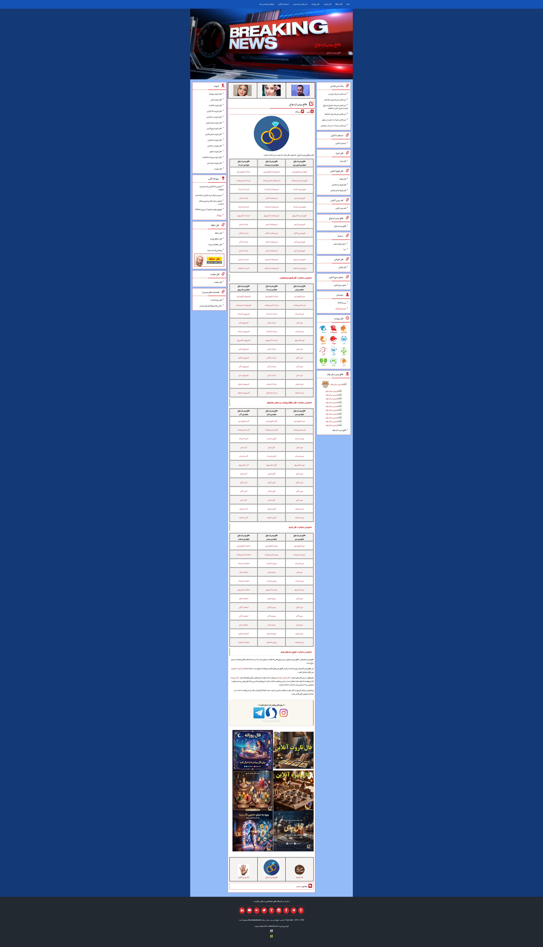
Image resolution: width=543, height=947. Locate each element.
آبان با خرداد (271, 438)
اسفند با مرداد (243, 581)
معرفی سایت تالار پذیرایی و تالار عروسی (211, 202)
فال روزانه (315, 4)
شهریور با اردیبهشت (243, 305)
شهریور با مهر (244, 349)
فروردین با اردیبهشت (299, 180)
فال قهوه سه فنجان (339, 184)
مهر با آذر (299, 491)
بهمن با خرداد (271, 563)
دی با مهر (299, 598)
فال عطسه (218, 282)
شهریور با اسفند (243, 393)
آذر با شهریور (244, 465)
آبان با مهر (271, 474)
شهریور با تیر (243, 322)
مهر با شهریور (299, 465)
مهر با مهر (299, 474)
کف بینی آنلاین (340, 208)
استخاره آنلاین (283, 4)
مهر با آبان (299, 482)
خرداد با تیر (243, 198)
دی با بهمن (299, 633)
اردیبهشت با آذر (271, 242)
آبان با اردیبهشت (271, 430)
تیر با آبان (299, 358)
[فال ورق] (252, 832)
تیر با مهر (299, 349)
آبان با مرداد (271, 456)
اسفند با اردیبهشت (243, 554)
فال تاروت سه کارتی (214, 117)
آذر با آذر (243, 491)
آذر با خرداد (243, 438)
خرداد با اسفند (243, 268)
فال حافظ (338, 4)
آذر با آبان (243, 482)
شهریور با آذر (244, 366)
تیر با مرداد (299, 331)
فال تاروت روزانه (283, 678)
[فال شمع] (252, 791)
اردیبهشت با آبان (271, 233)
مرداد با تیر (271, 322)
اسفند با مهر (243, 598)
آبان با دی (271, 500)
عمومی (298, 886)
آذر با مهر (243, 474)
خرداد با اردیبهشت (243, 180)
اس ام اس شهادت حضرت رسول (334, 120)
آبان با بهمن (271, 509)
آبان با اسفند (271, 517)
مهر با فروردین (299, 421)
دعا (344, 249)
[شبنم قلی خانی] (242, 91)
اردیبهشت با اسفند (271, 268)
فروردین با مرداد (299, 207)
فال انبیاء (342, 161)
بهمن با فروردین (271, 546)
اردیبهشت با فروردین (271, 172)
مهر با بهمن (299, 509)
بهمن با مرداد (272, 581)
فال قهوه (343, 179)
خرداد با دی (243, 250)
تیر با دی (299, 375)
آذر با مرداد (243, 456)
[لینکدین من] (242, 910)
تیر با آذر (299, 366)
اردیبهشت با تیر (271, 198)
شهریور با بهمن (243, 384)
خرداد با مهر (243, 224)
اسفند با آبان (243, 607)
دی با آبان (299, 607)
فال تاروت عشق (239, 668)
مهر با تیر (299, 447)
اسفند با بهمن (243, 633)
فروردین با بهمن (299, 259)
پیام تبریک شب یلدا (214, 250)
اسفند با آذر (243, 616)
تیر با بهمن (299, 384)
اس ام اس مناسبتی (300, 4)
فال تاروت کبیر (216, 99)
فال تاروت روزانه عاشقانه (212, 157)
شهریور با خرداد (243, 314)
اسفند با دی (243, 625)
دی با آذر (299, 616)
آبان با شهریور (271, 465)
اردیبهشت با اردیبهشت (271, 180)
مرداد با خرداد (271, 314)
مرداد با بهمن (272, 384)
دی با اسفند (299, 642)
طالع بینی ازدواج (327, 44)
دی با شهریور (299, 590)
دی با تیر (299, 572)
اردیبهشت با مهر (271, 224)
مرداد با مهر (271, 349)
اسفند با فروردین (243, 546)
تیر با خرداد (299, 314)
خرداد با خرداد (243, 189)
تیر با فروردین (299, 296)
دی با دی (299, 625)
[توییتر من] (264, 910)
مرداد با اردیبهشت (272, 305)
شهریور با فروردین (244, 296)
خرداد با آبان (243, 233)
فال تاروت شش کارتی (213, 134)
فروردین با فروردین (299, 172)
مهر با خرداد (299, 438)
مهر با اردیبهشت (299, 430)
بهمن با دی (271, 625)
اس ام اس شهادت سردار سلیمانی (333, 125)
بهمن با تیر (271, 572)
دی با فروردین (299, 546)
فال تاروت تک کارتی (214, 111)
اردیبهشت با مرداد (272, 207)
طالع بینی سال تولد (339, 430)
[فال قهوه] (293, 791)
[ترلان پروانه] (271, 91)
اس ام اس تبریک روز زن (337, 94)
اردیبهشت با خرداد (271, 189)
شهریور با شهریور (243, 340)
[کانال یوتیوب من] (249, 910)
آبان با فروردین (271, 421)
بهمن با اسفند (271, 642)
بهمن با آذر (271, 616)
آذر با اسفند (243, 517)
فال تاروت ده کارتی (214, 146)
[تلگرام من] (293, 910)
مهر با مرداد (299, 456)
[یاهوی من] (301, 910)
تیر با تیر (299, 322)
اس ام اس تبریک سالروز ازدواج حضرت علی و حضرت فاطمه (335, 106)
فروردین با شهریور (299, 215)
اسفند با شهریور (243, 590)
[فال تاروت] (293, 751)
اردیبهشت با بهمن (271, 259)
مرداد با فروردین (271, 296)
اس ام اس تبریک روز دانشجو (335, 114)
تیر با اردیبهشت (299, 305)
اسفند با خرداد (243, 563)
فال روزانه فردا (216, 300)
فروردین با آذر (299, 242)
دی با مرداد (299, 581)
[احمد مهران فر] (300, 91)
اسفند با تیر (243, 572)
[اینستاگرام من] (279, 910)
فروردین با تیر (299, 198)
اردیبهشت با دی (271, 250)
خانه (348, 4)
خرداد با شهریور (243, 215)
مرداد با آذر (271, 366)
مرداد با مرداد (271, 331)
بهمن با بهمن (271, 633)
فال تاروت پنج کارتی (214, 128)
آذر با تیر (243, 447)
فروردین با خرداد (299, 189)
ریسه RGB (342, 303)
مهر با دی (299, 500)
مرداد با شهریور (272, 340)
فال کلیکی (342, 267)
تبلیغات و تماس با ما (266, 4)
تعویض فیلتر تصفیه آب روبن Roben (208, 209)
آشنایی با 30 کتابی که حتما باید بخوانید (211, 187)
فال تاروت (327, 4)
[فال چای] (293, 832)
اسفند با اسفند (243, 642)
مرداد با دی (271, 375)
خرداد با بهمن (243, 259)
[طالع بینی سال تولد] (334, 405)
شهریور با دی (244, 375)
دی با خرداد (299, 563)
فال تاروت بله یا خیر (214, 163)
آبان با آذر (271, 491)
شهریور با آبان (243, 358)
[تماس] (271, 910)
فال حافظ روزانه (216, 239)
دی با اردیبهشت (299, 554)
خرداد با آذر (243, 242)
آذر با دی (243, 500)
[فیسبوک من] (286, 910)
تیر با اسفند (299, 393)
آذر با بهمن (244, 509)
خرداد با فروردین (243, 172)
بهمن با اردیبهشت (271, 554)
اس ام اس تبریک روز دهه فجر (335, 99)
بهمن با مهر (271, 598)
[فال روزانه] (252, 751)
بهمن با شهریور (271, 590)
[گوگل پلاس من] (257, 910)
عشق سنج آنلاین (340, 285)
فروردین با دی (299, 250)
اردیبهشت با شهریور (271, 215)
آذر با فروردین (243, 421)
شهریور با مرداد (244, 331)
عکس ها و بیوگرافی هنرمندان (211, 306)
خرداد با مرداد (243, 207)
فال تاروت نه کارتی (215, 140)
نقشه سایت (259, 926)
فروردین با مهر (299, 224)
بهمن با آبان (271, 607)
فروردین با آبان (299, 233)
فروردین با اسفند (299, 268)
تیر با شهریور (299, 340)
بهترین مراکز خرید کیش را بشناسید (208, 195)
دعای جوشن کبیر (339, 244)
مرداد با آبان (271, 358)
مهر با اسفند (299, 517)
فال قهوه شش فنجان (338, 190)
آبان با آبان (271, 482)
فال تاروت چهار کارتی (214, 122)
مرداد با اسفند (271, 393)
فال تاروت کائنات (215, 105)
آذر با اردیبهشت (244, 430)
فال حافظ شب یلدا (215, 244)
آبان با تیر (271, 447)
